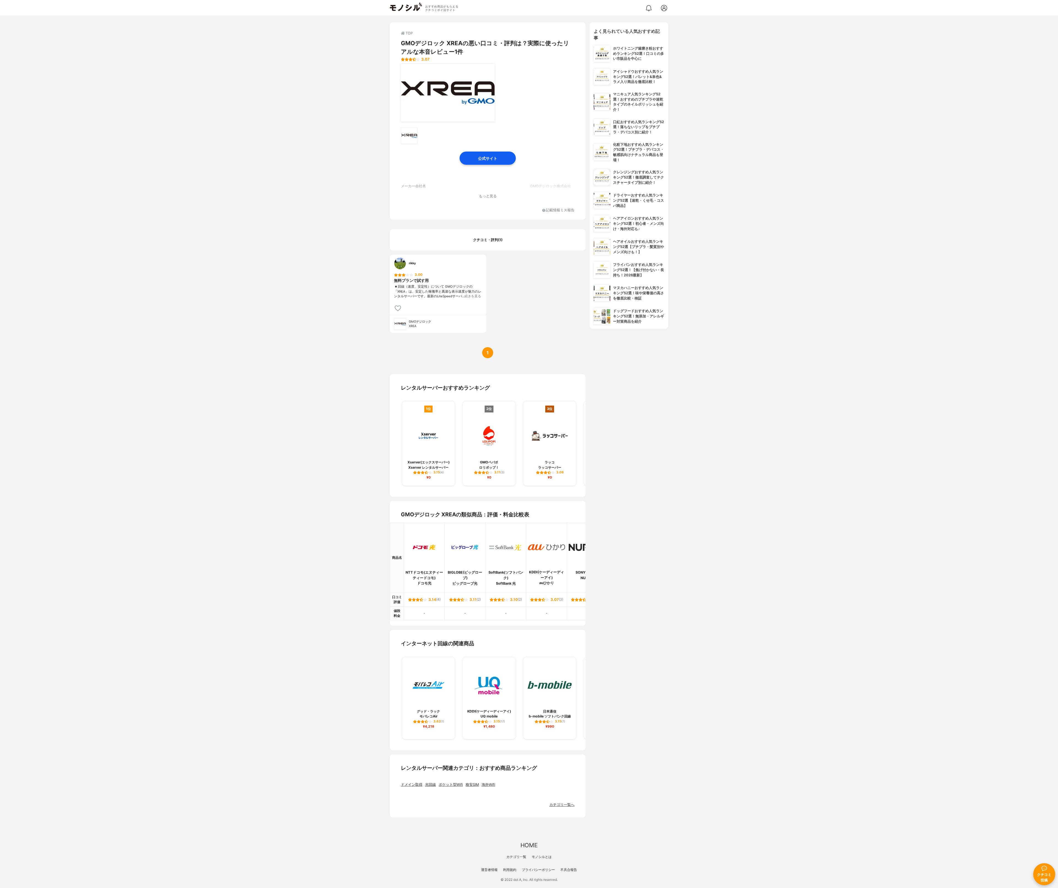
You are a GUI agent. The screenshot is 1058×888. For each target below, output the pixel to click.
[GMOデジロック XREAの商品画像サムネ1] (409, 136)
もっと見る (488, 196)
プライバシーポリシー (538, 870)
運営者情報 (489, 870)
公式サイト (487, 158)
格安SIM (472, 784)
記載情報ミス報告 (560, 210)
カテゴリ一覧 (516, 857)
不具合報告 (568, 870)
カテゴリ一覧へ (561, 805)
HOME (529, 845)
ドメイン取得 (411, 784)
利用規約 (509, 870)
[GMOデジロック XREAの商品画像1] (448, 93)
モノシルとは (542, 857)
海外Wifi (488, 784)
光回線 (430, 784)
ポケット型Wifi (451, 784)
